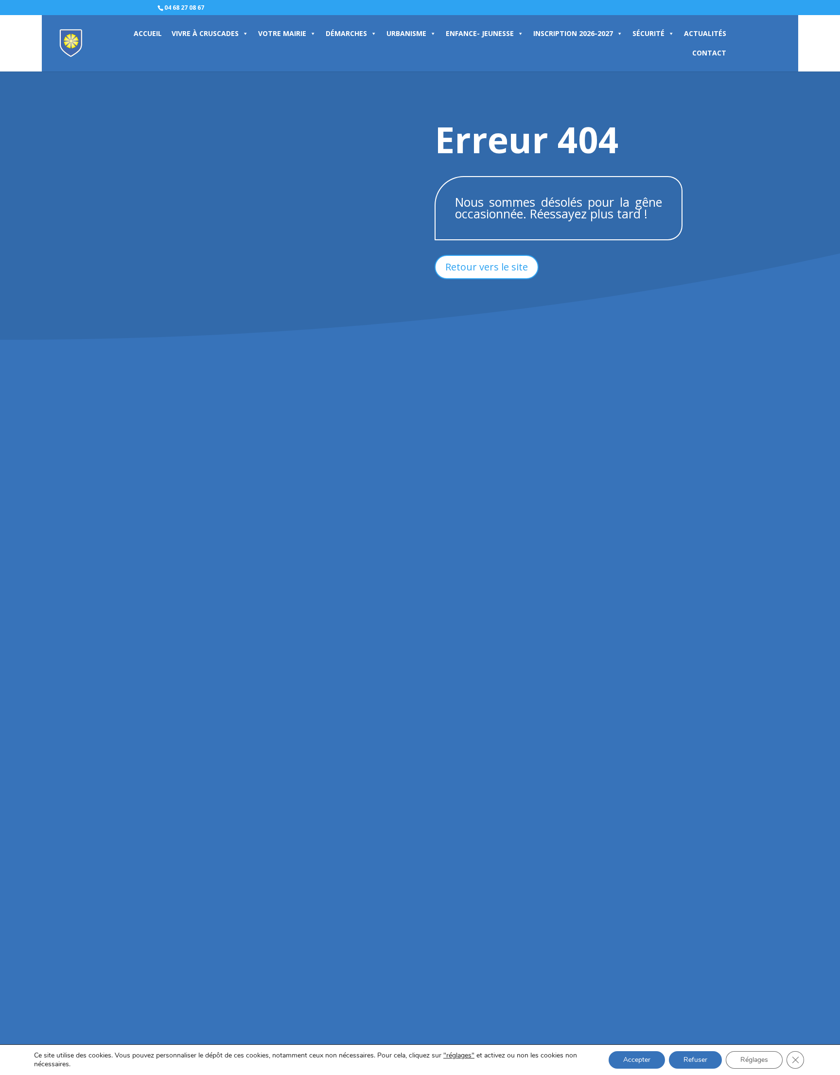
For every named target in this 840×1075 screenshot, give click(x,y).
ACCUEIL (148, 33)
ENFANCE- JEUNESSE (480, 33)
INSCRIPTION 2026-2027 (573, 33)
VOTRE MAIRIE (282, 33)
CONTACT (709, 52)
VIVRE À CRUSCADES (205, 33)
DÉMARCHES (346, 33)
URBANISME (406, 33)
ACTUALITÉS (705, 33)
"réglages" (458, 1055)
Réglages (754, 1059)
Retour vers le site (486, 266)
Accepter (636, 1059)
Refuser (695, 1059)
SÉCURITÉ (648, 33)
